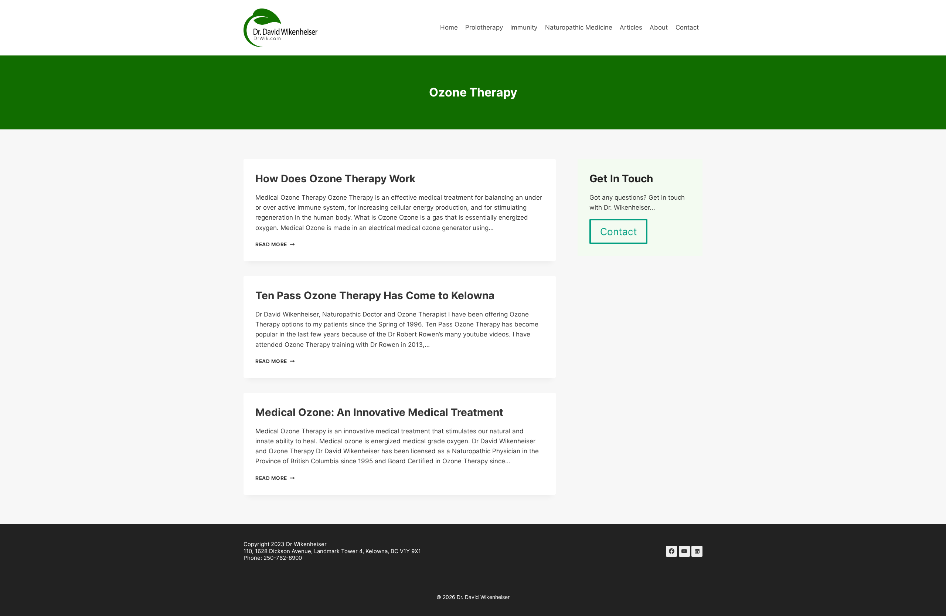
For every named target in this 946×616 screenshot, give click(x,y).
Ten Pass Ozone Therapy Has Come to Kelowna (374, 295)
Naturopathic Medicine (578, 27)
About (659, 27)
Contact (687, 27)
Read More (275, 244)
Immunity (523, 27)
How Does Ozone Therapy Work (335, 178)
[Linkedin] (696, 551)
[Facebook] (671, 551)
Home (449, 27)
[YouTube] (684, 551)
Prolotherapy (484, 27)
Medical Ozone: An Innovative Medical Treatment (379, 412)
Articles (631, 27)
